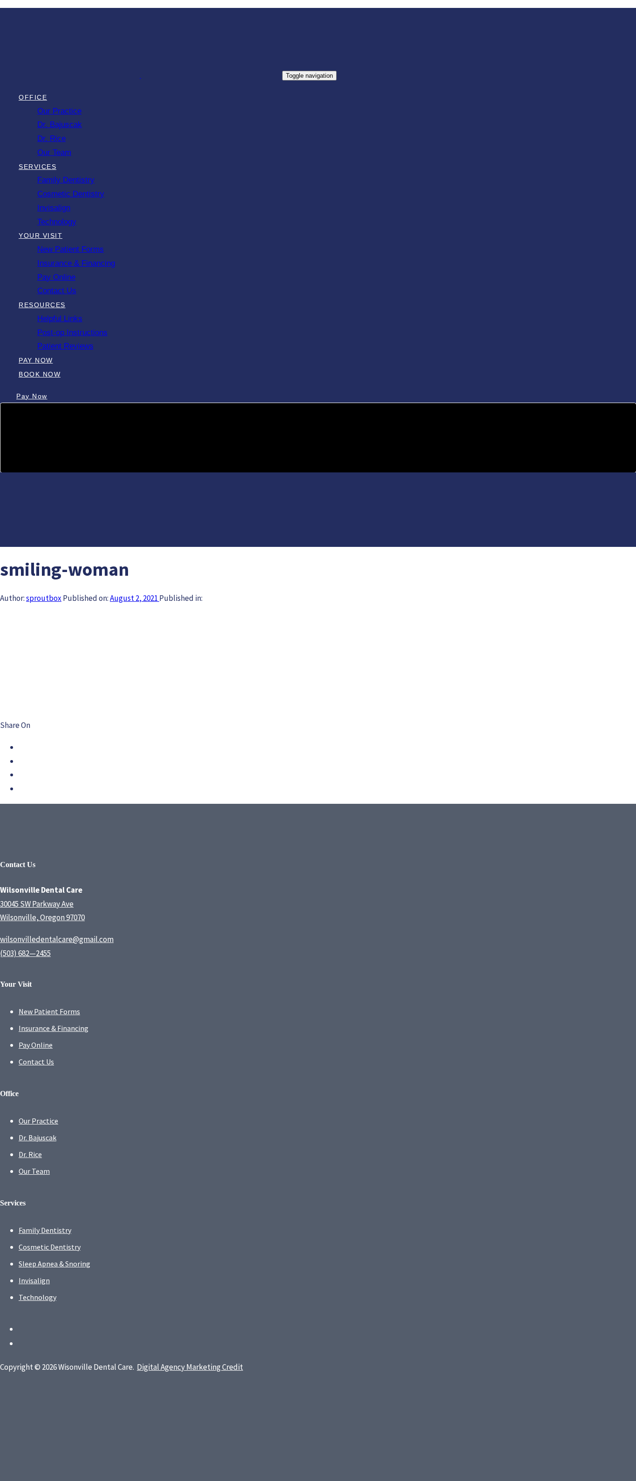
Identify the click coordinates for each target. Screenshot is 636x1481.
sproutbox (43, 598)
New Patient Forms (49, 1011)
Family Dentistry (45, 1230)
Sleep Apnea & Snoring (54, 1263)
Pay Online (36, 1045)
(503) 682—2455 (25, 953)
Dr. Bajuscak (37, 1137)
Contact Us (36, 1061)
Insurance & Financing (53, 1028)
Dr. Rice (30, 1154)
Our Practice (38, 1120)
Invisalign (34, 1280)
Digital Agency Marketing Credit (190, 1367)
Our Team (34, 1171)
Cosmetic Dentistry (50, 1247)
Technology (37, 1297)
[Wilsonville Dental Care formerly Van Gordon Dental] (318, 512)
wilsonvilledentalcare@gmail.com (57, 939)
